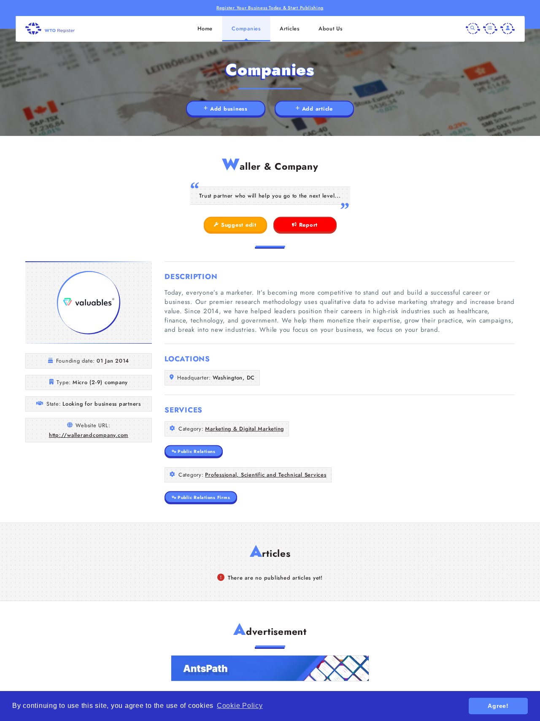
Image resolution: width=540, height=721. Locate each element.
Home (205, 28)
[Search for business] (473, 29)
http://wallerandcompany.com (88, 435)
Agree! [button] (498, 705)
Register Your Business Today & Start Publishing (270, 8)
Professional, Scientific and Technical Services (265, 475)
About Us (331, 28)
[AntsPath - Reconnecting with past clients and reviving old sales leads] (270, 668)
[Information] (490, 29)
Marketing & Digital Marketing (244, 429)
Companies (246, 28)
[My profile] (507, 29)
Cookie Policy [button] (240, 705)
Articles (290, 28)
